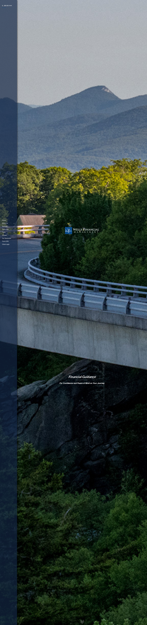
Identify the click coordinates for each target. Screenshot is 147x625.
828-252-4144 (8, 5)
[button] (7, 223)
